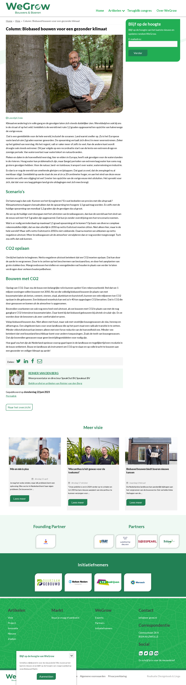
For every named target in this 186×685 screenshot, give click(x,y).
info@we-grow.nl (148, 617)
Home (9, 20)
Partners (99, 622)
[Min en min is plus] (35, 454)
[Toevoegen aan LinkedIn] (26, 361)
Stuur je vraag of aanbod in (65, 617)
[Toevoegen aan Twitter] (18, 361)
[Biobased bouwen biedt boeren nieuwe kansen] (151, 454)
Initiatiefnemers (103, 628)
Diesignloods (165, 676)
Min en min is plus (19, 469)
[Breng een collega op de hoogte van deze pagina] (39, 361)
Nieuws (12, 633)
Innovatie (13, 628)
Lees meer (19, 498)
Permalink (11, 395)
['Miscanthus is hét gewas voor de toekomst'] (93, 454)
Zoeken (12, 638)
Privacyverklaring (117, 676)
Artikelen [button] (114, 10)
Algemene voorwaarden (93, 676)
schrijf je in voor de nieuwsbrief (158, 660)
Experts (99, 617)
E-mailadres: (135, 39)
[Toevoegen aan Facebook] (32, 361)
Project (12, 622)
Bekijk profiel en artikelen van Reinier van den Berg (55, 383)
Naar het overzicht (19, 407)
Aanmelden (46, 676)
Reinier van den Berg (43, 373)
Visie (17, 20)
